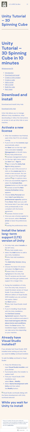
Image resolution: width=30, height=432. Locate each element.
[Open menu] (27, 4)
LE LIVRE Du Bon (14, 4)
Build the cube (10, 87)
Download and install (12, 75)
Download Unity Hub (9, 109)
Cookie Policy (10, 425)
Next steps (8, 89)
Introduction (9, 73)
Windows (5, 69)
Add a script (9, 82)
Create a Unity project (12, 78)
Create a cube (10, 80)
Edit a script (9, 85)
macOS (10, 69)
